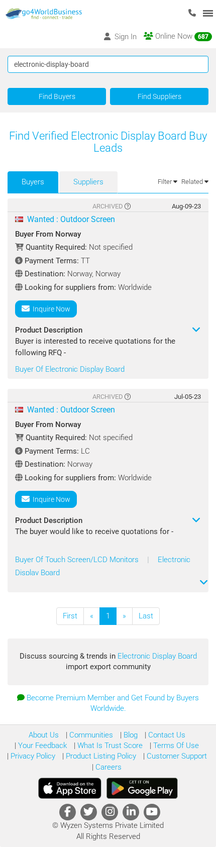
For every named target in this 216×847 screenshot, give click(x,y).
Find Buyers (57, 96)
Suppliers (88, 181)
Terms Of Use (175, 745)
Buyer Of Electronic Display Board (70, 369)
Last (146, 615)
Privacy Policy (32, 756)
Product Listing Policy (100, 756)
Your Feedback (41, 745)
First (70, 615)
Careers (107, 767)
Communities (90, 734)
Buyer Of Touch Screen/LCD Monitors (78, 559)
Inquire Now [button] (50, 309)
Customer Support (176, 756)
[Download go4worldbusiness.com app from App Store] (69, 788)
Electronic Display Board (157, 656)
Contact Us (165, 734)
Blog (130, 734)
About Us (44, 734)
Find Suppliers (159, 96)
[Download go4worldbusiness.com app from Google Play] (142, 788)
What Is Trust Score (109, 745)
